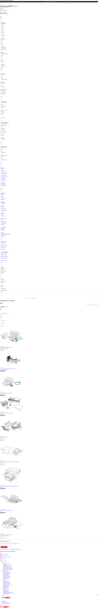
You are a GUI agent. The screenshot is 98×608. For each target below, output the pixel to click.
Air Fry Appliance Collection (7, 569)
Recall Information (6, 584)
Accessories (1, 188)
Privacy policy (4, 601)
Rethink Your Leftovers (6, 563)
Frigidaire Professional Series (7, 565)
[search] (8, 14)
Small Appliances (2, 117)
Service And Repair (6, 582)
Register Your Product (6, 572)
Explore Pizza (5, 564)
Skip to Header (2, 0)
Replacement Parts (6, 578)
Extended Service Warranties (6, 556)
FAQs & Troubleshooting (7, 573)
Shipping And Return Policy (7, 583)
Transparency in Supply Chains (8, 585)
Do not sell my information (6, 603)
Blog (0, 262)
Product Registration (5, 554)
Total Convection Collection (7, 567)
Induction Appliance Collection (8, 568)
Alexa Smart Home (6, 574)
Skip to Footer (11, 0)
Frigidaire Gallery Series (6, 566)
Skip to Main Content (6, 0)
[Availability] (1, 307)
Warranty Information (6, 581)
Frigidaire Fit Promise (6, 576)
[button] (69, 0)
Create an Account (6, 571)
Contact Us (4, 580)
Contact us (1, 8)
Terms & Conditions (5, 602)
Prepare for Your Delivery (7, 577)
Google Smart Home (6, 575)
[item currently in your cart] (0, 12)
